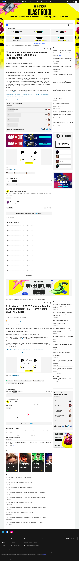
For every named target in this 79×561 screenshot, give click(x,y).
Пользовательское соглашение (30, 542)
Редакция (3, 542)
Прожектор (26, 538)
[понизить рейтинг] (50, 208)
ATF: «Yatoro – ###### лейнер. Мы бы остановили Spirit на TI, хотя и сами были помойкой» (30, 299)
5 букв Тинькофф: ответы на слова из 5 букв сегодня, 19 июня (19, 270)
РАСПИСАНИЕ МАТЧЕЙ (10, 21)
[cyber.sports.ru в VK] (7, 532)
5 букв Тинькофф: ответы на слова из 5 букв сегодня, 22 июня (19, 265)
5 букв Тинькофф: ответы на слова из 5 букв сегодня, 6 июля (19, 245)
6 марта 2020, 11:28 (14, 203)
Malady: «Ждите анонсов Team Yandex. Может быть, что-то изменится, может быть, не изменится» (63, 354)
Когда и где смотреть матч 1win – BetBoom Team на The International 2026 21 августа (24, 522)
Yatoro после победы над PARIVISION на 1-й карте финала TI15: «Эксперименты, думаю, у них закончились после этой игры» (26, 436)
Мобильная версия (70, 538)
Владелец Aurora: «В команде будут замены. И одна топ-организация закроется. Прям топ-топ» (63, 338)
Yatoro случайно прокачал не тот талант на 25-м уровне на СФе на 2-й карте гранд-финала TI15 (27, 430)
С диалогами (47, 180)
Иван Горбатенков (15, 167)
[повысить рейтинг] (45, 208)
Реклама (13, 542)
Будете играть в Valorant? (15, 103)
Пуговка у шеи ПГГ (14, 201)
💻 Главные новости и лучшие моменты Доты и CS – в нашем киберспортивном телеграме (27, 99)
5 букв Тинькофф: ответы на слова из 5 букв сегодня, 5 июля (19, 250)
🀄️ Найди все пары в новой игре (14, 321)
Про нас (3, 538)
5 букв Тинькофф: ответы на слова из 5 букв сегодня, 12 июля (19, 225)
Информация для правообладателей (31, 545)
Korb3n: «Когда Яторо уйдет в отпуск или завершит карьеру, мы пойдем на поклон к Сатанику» (62, 306)
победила (23, 338)
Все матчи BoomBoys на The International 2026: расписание (19, 502)
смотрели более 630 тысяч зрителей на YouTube (16, 91)
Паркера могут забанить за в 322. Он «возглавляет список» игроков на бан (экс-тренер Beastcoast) (62, 330)
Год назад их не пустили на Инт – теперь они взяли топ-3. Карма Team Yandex (24, 349)
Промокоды (44, 538)
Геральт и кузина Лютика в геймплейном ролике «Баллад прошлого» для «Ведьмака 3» (63, 52)
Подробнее (44, 554)
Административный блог (16, 545)
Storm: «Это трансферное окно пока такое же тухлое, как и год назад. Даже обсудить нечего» (62, 346)
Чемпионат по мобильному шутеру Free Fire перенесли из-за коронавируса (27, 45)
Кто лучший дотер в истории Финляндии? (61, 393)
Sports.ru (4, 552)
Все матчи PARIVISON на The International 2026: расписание (19, 477)
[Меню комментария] (50, 202)
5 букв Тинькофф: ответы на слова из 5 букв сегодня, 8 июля (19, 240)
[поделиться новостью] (50, 49)
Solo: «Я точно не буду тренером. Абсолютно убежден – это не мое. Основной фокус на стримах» (60, 322)
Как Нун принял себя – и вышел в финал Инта (17, 352)
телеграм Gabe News (14, 377)
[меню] (11, 1)
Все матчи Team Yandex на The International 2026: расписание (19, 487)
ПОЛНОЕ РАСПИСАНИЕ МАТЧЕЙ (39, 43)
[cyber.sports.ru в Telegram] (2, 532)
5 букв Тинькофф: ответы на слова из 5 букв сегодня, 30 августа (63, 97)
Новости (12, 45)
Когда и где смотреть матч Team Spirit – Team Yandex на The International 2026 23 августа (25, 497)
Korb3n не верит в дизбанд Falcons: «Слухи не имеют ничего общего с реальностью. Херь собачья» (62, 314)
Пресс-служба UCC (14, 169)
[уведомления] (70, 1)
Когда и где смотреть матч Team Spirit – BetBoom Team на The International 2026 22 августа (26, 507)
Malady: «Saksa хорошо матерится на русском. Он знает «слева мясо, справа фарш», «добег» (62, 378)
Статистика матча (17, 34)
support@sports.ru (23, 549)
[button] (50, 202)
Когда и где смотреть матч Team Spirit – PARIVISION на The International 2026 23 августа (25, 492)
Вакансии (13, 538)
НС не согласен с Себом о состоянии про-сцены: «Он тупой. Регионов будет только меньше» (62, 370)
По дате (8, 181)
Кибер (7, 45)
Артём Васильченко (15, 375)
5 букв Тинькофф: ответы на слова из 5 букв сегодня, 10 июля (19, 230)
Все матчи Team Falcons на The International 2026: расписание (19, 512)
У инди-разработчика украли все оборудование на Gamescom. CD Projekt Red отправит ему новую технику (63, 122)
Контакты (3, 545)
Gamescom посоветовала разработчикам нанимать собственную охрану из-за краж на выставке (62, 60)
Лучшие (14, 181)
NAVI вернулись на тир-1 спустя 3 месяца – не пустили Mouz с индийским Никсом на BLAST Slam (62, 362)
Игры (9, 45)
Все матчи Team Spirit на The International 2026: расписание (19, 482)
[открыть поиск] (67, 1)
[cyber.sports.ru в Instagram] (11, 532)
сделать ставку (29, 162)
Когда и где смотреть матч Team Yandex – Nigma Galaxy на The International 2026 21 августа (26, 517)
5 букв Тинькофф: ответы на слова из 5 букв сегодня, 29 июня (19, 260)
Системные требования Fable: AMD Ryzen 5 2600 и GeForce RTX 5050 (62, 75)
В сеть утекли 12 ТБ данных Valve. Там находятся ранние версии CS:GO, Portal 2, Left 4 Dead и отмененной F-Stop (62, 90)
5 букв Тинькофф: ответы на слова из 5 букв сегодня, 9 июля (19, 235)
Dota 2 (10, 299)
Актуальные (20, 181)
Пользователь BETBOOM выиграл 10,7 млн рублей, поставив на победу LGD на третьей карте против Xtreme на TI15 (28, 443)
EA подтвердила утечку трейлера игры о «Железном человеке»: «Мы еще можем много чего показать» (62, 105)
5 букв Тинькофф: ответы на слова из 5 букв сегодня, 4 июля (19, 255)
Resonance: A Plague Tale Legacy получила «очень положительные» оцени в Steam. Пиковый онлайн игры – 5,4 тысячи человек (63, 82)
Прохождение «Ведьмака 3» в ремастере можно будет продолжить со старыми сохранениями (62, 68)
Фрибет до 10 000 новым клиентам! (18, 191)
